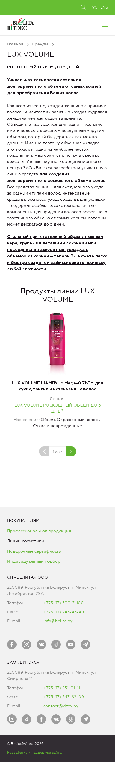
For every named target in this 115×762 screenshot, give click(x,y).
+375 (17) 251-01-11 (61, 688)
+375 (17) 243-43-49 (63, 612)
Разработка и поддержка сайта (34, 752)
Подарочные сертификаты (34, 551)
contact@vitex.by (60, 706)
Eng (104, 7)
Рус (93, 7)
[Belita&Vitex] (20, 23)
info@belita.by (58, 621)
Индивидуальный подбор (33, 561)
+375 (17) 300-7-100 (63, 603)
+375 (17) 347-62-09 (63, 696)
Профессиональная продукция (39, 530)
